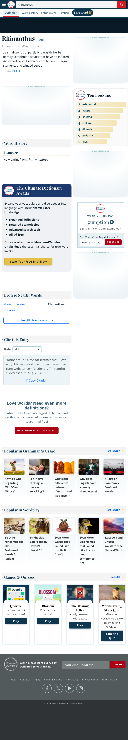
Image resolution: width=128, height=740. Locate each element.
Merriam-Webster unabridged (37, 430)
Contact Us (72, 679)
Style (7, 349)
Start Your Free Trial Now (28, 261)
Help (14, 679)
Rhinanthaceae (14, 304)
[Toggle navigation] (3, 4)
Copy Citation (38, 380)
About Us (25, 679)
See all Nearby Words (36, 320)
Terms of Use (109, 679)
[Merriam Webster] (100, 208)
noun (41, 39)
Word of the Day (100, 215)
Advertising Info (53, 679)
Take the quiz (112, 636)
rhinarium (10, 310)
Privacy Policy (90, 679)
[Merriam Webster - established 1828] (11, 4)
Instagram (80, 688)
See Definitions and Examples (99, 228)
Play (16, 621)
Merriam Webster (10, 664)
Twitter (58, 688)
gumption (98, 222)
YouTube (69, 688)
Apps (37, 679)
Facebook (47, 688)
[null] (112, 222)
